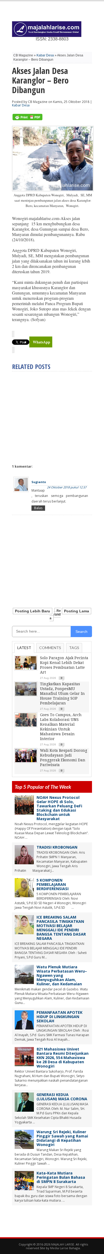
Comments (50, 647)
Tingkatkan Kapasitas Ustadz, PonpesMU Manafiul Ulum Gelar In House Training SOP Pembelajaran (62, 693)
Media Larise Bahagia (65, 1248)
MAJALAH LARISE (62, 1244)
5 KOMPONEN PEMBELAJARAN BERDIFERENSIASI (53, 884)
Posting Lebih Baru (32, 611)
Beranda (55, 614)
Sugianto (38, 482)
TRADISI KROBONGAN (57, 847)
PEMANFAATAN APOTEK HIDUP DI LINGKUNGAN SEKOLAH (59, 1016)
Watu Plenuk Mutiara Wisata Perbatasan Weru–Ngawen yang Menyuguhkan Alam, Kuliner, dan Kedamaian (62, 975)
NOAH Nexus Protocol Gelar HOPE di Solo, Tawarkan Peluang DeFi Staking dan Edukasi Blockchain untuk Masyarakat (59, 808)
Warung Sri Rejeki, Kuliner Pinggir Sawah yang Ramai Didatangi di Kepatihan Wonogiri (62, 1138)
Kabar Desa (45, 55)
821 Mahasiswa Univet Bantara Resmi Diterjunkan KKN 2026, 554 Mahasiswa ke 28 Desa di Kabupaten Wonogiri (63, 1058)
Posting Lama (76, 611)
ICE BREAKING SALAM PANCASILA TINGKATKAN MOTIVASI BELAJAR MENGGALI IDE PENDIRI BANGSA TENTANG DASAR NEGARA (61, 928)
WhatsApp (41, 342)
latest (24, 647)
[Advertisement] (57, 415)
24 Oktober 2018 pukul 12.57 (66, 487)
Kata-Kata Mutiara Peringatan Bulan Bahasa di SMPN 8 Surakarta (61, 1177)
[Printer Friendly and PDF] (27, 119)
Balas (38, 508)
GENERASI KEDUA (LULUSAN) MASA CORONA (62, 1096)
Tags (74, 647)
